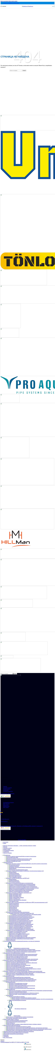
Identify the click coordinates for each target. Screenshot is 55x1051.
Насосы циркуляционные (24, 965)
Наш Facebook (4, 793)
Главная (5, 786)
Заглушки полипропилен (27, 890)
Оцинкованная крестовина (28, 917)
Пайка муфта (19, 893)
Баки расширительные (22, 1020)
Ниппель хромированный (27, 929)
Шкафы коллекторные (22, 957)
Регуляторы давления (22, 1018)
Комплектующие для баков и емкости (32, 1024)
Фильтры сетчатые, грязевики (27, 974)
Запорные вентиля (22, 991)
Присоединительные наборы (26, 938)
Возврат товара (6, 788)
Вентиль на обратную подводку (31, 993)
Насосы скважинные (21, 963)
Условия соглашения (8, 791)
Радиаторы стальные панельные (29, 979)
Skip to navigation (5, 1)
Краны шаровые (21, 996)
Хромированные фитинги (25, 923)
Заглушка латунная (22, 936)
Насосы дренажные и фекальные (29, 962)
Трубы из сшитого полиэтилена (29, 856)
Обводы (15, 907)
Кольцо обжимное (22, 900)
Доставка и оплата (7, 787)
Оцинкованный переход (26, 915)
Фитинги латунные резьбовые (28, 930)
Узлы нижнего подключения (26, 1016)
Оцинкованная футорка (25, 921)
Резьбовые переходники (26, 867)
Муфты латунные (22, 932)
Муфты (14, 868)
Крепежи (13, 940)
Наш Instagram (11, 793)
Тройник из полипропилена (28, 885)
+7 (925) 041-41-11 (5, 819)
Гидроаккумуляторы (20, 1021)
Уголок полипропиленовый (28, 884)
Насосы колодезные (20, 966)
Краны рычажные (22, 1000)
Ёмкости (13, 1023)
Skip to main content (13, 1)
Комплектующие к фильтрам (26, 973)
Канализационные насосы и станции (32, 968)
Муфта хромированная (25, 927)
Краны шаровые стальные (30, 997)
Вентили (13, 989)
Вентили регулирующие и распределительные (41, 990)
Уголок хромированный (26, 925)
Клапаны (13, 982)
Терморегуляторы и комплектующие (32, 950)
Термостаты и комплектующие (28, 949)
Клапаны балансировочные (28, 988)
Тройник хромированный (27, 924)
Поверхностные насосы (23, 961)
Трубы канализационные (24, 860)
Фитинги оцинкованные (24, 912)
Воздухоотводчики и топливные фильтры (35, 972)
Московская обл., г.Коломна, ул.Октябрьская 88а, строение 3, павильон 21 (22, 826)
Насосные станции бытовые (26, 967)
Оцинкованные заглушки (27, 920)
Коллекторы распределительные (29, 955)
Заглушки (16, 901)
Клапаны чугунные (23, 986)
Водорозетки (18, 875)
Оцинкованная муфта (24, 919)
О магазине (5, 790)
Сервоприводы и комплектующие (21, 948)
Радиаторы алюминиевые (24, 977)
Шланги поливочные (24, 891)
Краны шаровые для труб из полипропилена (43, 999)
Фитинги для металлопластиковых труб (34, 870)
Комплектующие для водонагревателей (34, 1030)
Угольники (17, 864)
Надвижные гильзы (23, 869)
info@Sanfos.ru (4, 821)
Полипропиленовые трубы (25, 858)
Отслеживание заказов (8, 802)
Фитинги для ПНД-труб (23, 878)
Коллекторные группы (22, 956)
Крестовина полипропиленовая (31, 887)
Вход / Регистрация (7, 1037)
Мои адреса (6, 804)
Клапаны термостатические (28, 985)
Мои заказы (6, 807)
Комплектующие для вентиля (30, 994)
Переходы (16, 904)
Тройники (16, 866)
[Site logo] (25, 6)
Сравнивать (6, 1036)
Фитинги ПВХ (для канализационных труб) (37, 902)
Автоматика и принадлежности (28, 951)
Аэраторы (16, 906)
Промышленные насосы (23, 970)
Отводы (15, 908)
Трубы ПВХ (15, 857)
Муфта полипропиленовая (28, 889)
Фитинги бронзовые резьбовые (28, 937)
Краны (11, 995)
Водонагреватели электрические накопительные (40, 1029)
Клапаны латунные (23, 983)
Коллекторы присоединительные (29, 954)
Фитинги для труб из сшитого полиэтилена (37, 863)
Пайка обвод (18, 895)
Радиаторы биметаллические (26, 978)
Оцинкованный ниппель (26, 918)
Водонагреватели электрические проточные (37, 1027)
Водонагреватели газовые (25, 1026)
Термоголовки (17, 1015)
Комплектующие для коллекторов (30, 959)
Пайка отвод (18, 896)
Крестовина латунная (24, 933)
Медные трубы (17, 861)
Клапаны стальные (22, 984)
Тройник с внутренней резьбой (34, 914)
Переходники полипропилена (30, 886)
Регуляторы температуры (20, 1008)
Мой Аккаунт (6, 803)
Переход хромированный (27, 926)
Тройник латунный (23, 931)
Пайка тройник (20, 897)
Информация (6, 806)
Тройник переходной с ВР (28, 913)
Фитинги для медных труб (25, 892)
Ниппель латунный (23, 935)
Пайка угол (17, 898)
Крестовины (18, 877)
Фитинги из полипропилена (26, 883)
